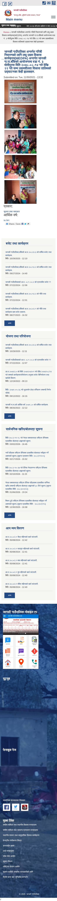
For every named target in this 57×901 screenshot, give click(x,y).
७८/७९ (7, 220)
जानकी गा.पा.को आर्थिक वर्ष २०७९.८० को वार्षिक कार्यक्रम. (26, 404)
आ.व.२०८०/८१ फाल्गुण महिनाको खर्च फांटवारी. (22, 548)
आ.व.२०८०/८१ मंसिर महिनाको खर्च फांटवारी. (21, 584)
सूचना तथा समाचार (12, 211)
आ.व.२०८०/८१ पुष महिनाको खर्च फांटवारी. (21, 572)
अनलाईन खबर (8, 845)
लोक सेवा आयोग (9, 856)
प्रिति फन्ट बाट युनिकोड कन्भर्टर (15, 877)
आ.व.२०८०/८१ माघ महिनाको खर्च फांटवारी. (21, 560)
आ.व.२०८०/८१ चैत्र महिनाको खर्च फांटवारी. (21, 537)
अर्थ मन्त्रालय (8, 851)
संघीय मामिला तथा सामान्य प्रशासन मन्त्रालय (20, 830)
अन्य (9, 323)
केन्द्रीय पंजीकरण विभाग (12, 840)
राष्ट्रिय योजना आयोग (11, 866)
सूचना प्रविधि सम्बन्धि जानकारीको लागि (18, 872)
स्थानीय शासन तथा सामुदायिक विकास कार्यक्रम (21, 835)
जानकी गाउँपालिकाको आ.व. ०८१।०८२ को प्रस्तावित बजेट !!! (28, 282)
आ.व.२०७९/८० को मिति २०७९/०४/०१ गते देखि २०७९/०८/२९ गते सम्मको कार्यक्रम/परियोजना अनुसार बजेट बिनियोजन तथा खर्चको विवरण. (28, 374)
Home (6, 32)
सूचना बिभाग (7, 861)
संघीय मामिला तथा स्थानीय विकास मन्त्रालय (19, 824)
